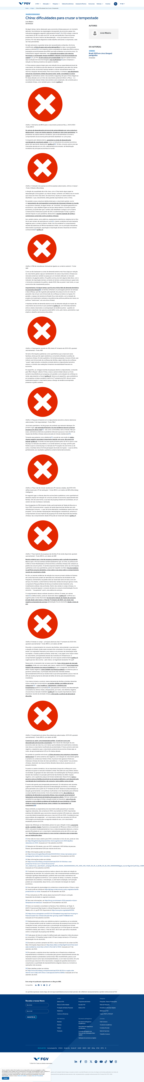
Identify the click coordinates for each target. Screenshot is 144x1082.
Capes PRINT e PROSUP (106, 1014)
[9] (43, 430)
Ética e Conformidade (63, 1004)
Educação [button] (46, 4)
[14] (49, 688)
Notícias (59, 1021)
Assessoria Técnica (81, 4)
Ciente (5, 1078)
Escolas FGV (81, 1004)
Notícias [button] (99, 4)
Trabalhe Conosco (105, 1034)
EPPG (102, 1048)
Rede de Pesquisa (105, 1004)
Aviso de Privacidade (37, 1075)
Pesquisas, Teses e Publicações (108, 1001)
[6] (53, 221)
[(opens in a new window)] (76, 1062)
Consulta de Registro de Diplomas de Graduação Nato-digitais (86, 1033)
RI (105, 1048)
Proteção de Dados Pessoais (65, 1008)
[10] (69, 434)
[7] (35, 230)
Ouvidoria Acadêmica (106, 1025)
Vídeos (59, 1028)
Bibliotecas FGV (104, 1011)
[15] (27, 968)
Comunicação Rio (52, 1048)
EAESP (79, 1048)
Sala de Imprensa (104, 1031)
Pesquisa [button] (55, 4)
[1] (59, 33)
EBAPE (84, 1048)
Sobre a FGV (60, 1001)
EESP (89, 1048)
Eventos (108, 4)
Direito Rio (67, 1048)
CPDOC (60, 1048)
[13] (34, 685)
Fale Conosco (103, 1021)
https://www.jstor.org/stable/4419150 (63, 910)
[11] (52, 437)
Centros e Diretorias (62, 1014)
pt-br (121, 4)
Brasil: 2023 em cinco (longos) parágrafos (100, 54)
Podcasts (59, 1031)
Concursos (91, 4)
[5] (55, 144)
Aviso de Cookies (22, 1075)
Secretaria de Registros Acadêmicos (84, 1022)
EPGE (97, 1048)
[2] (37, 49)
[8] (26, 900)
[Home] (25, 3)
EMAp (93, 1048)
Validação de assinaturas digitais (87, 1038)
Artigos (32, 8)
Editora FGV (81, 1008)
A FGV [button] (37, 4)
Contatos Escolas (104, 1028)
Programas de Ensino (84, 1001)
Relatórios (60, 1011)
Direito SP (73, 1048)
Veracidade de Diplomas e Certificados (85, 1027)
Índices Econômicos (68, 4)
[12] (29, 596)
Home (27, 8)
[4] (62, 60)
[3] (31, 58)
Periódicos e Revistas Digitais (108, 1008)
